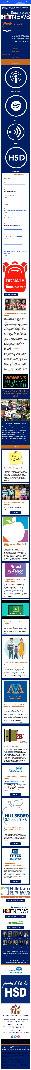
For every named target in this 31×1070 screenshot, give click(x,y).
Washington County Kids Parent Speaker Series (14, 184)
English (22, 628)
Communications (15, 57)
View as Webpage (9, 8)
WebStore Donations (10, 294)
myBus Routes (15, 51)
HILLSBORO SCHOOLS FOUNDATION (15, 1015)
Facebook (13, 1042)
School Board (23, 962)
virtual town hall (17, 711)
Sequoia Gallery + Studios (10, 749)
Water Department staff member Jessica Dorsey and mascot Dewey (15, 592)
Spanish (6, 630)
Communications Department (21, 1047)
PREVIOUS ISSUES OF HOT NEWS (15, 916)
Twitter (18, 1042)
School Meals (15, 48)
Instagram (25, 1042)
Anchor (15, 143)
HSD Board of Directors (9, 951)
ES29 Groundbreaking (9, 195)
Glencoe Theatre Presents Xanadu (11, 217)
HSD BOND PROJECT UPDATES (15, 900)
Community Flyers (6, 54)
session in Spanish (14, 673)
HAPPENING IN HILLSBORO (15, 927)
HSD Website (15, 45)
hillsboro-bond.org (15, 559)
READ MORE (15, 512)
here (8, 259)
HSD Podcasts (15, 171)
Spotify (15, 120)
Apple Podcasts (15, 91)
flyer (5, 633)
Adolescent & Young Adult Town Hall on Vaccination (15, 210)
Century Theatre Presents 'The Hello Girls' (13, 229)
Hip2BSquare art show (10, 752)
